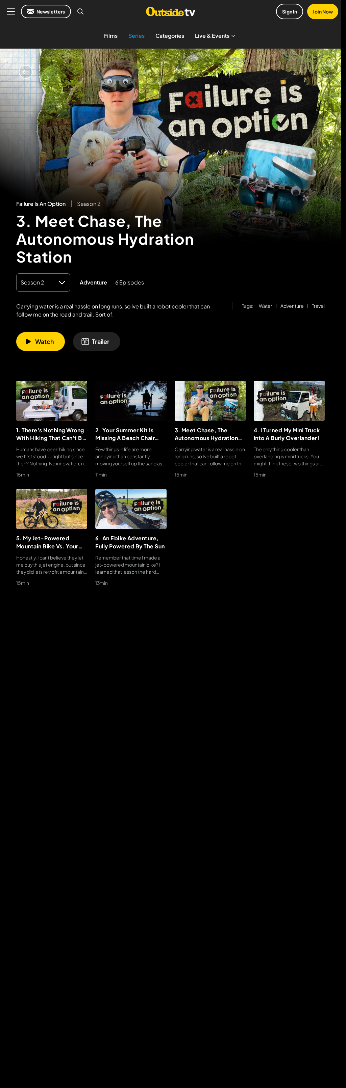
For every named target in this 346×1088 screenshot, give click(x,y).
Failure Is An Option (41, 203)
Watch (44, 341)
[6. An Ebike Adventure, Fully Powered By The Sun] (130, 509)
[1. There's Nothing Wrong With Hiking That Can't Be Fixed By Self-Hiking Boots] (51, 400)
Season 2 (88, 203)
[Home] (170, 11)
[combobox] (43, 282)
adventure (93, 282)
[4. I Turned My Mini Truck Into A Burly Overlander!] (289, 400)
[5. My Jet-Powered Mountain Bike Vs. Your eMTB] (51, 509)
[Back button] (25, 72)
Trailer (100, 341)
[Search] (80, 11)
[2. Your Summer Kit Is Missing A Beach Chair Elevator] (130, 400)
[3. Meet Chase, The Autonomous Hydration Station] (210, 400)
